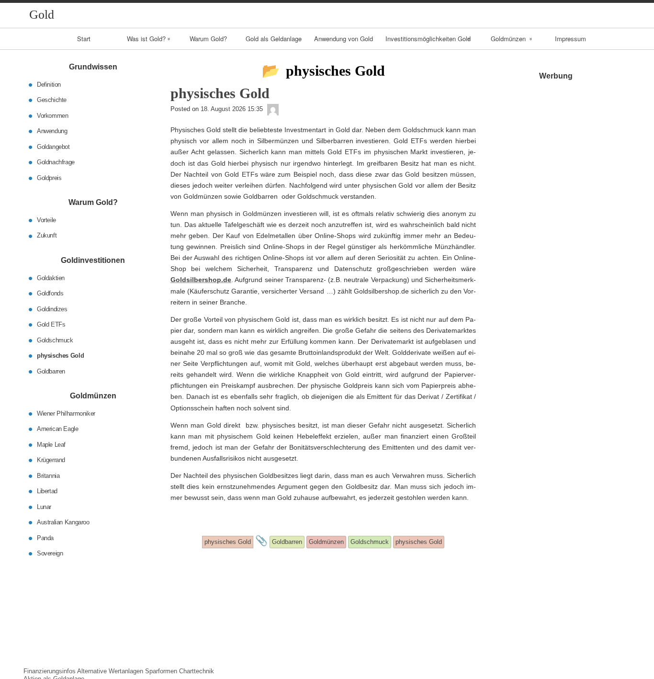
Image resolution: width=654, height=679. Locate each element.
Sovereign (50, 553)
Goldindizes (52, 308)
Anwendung (52, 131)
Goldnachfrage (56, 162)
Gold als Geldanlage (274, 38)
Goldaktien (51, 277)
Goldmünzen (508, 38)
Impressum (570, 38)
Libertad (47, 491)
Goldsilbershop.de (200, 279)
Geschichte (52, 99)
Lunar (44, 506)
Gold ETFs (51, 324)
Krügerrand (51, 460)
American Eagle (58, 428)
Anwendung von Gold (343, 38)
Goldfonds (50, 293)
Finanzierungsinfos (49, 671)
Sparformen (161, 671)
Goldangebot (53, 146)
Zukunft (46, 235)
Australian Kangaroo (63, 522)
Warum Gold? (208, 38)
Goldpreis (49, 177)
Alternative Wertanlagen (110, 671)
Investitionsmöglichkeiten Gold (428, 38)
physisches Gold (60, 355)
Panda (45, 537)
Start (83, 38)
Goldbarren (51, 370)
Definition (49, 84)
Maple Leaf (51, 444)
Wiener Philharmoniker (66, 413)
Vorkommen (52, 115)
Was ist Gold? (146, 38)
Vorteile (46, 220)
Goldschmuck (55, 339)
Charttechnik (196, 671)
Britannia (48, 475)
